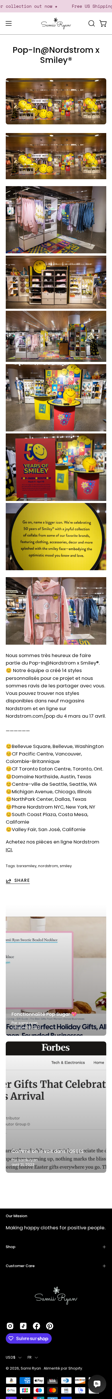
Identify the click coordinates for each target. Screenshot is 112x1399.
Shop (11, 1246)
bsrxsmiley (26, 865)
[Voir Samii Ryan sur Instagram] (10, 1326)
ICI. (9, 849)
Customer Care (20, 1265)
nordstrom (48, 865)
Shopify (75, 1368)
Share (22, 881)
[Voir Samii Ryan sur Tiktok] (23, 1326)
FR (30, 1357)
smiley (66, 865)
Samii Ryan (31, 1368)
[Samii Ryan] (56, 23)
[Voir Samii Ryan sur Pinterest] (49, 1326)
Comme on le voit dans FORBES (47, 1151)
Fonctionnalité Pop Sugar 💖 (44, 1014)
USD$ (11, 1357)
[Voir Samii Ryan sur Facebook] (36, 1326)
